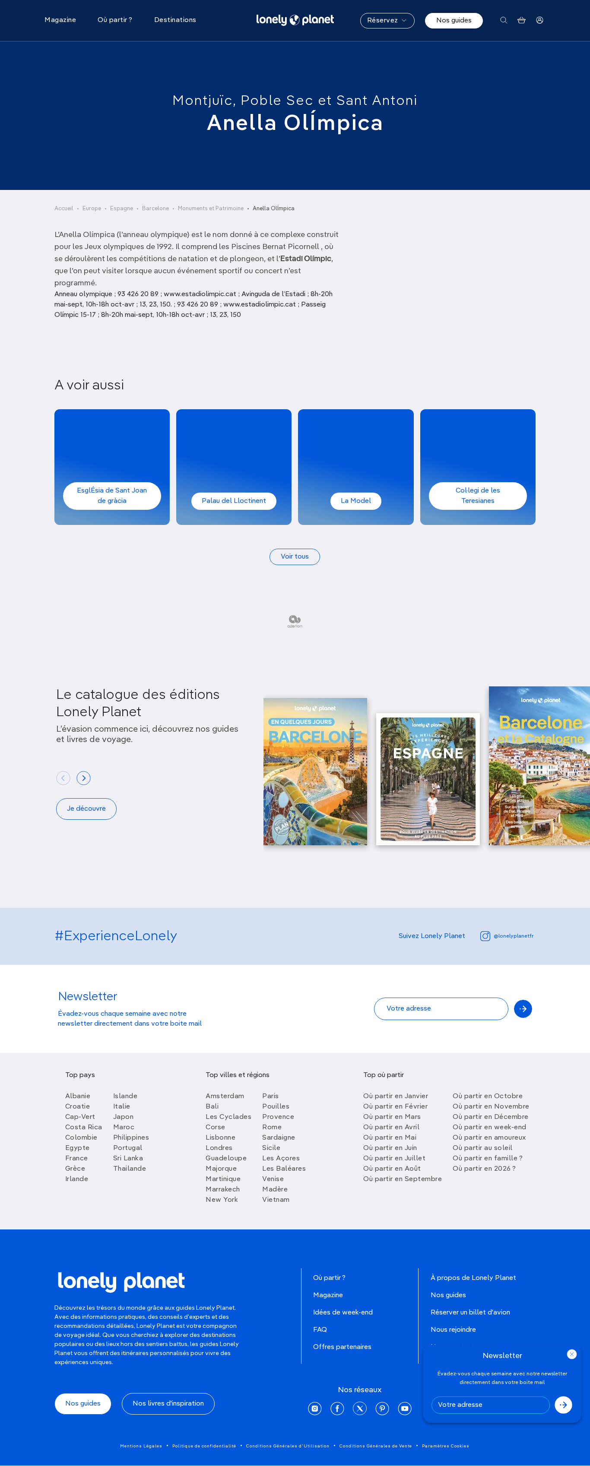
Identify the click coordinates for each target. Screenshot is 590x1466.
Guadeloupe (226, 1158)
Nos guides (454, 20)
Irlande (77, 1179)
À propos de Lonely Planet (473, 1278)
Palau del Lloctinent (234, 501)
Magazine (328, 1295)
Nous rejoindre (453, 1330)
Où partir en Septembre (402, 1179)
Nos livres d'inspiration (168, 1403)
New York (222, 1200)
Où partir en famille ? (488, 1158)
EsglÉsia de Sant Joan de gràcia (112, 496)
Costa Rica (83, 1127)
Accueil (63, 209)
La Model (356, 501)
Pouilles (275, 1106)
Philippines (131, 1137)
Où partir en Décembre (491, 1117)
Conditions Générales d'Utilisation (288, 1446)
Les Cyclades (228, 1117)
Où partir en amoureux (489, 1137)
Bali (212, 1106)
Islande (125, 1096)
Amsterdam (225, 1096)
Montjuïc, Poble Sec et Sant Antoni (295, 101)
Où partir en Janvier (395, 1096)
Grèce (75, 1169)
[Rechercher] (504, 20)
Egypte (77, 1148)
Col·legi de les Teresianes (478, 496)
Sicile (271, 1148)
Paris (270, 1096)
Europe (91, 209)
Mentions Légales (141, 1446)
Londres (219, 1148)
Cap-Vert (80, 1117)
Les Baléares (284, 1169)
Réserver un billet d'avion (470, 1312)
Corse (215, 1127)
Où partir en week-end (490, 1127)
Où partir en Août (392, 1169)
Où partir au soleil (483, 1148)
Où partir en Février (395, 1106)
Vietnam (276, 1200)
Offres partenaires (342, 1347)
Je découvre (86, 809)
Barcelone (155, 209)
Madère (275, 1189)
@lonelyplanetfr (513, 936)
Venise (273, 1179)
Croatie (77, 1106)
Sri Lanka (128, 1158)
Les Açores (281, 1158)
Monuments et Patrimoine (211, 209)
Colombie (81, 1137)
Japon (123, 1117)
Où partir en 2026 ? (484, 1169)
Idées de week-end (343, 1312)
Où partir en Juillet (394, 1158)
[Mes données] (540, 20)
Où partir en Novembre (491, 1106)
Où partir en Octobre (488, 1096)
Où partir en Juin (390, 1148)
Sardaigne (278, 1137)
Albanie (78, 1096)
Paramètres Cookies (445, 1446)
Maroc (124, 1127)
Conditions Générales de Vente (375, 1446)
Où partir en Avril (391, 1127)
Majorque (221, 1169)
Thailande (129, 1169)
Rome (272, 1127)
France (76, 1158)
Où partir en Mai (389, 1137)
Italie (121, 1106)
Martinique (223, 1179)
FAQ (320, 1330)
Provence (278, 1117)
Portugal (128, 1148)
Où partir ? (329, 1278)
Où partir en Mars (392, 1117)
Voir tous (295, 556)
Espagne (121, 209)
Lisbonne (220, 1137)
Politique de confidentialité (204, 1446)
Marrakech (223, 1189)
